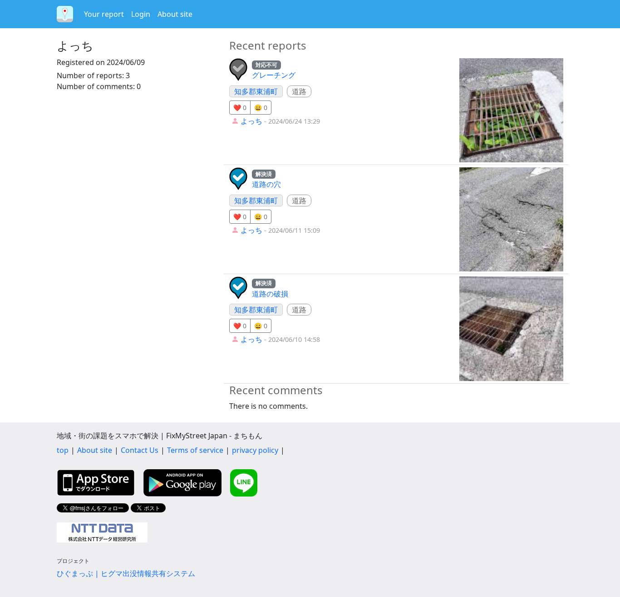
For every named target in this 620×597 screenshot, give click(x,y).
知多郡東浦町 (256, 91)
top (63, 450)
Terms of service (195, 450)
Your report (104, 14)
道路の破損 (270, 294)
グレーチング (273, 75)
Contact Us (139, 450)
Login (140, 14)
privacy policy (255, 450)
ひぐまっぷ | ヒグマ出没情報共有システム (126, 573)
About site (174, 14)
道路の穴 (266, 184)
